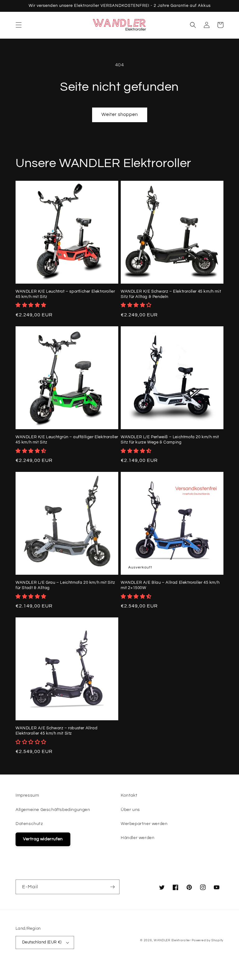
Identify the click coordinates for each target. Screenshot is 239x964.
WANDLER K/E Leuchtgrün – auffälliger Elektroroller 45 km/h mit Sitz (67, 439)
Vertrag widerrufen (43, 839)
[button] (19, 25)
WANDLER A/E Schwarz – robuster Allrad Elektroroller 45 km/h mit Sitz (56, 731)
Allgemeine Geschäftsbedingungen (53, 810)
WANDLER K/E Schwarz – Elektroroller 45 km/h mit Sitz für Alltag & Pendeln (171, 294)
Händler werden (137, 838)
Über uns (130, 810)
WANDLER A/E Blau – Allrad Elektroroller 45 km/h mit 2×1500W (170, 585)
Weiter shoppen (119, 114)
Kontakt (129, 795)
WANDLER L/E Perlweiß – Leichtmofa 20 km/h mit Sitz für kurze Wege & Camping (170, 439)
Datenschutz (29, 824)
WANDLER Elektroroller (172, 940)
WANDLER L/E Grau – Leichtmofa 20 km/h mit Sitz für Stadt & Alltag (65, 585)
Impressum (27, 795)
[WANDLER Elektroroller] (119, 25)
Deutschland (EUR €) (42, 942)
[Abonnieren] (112, 887)
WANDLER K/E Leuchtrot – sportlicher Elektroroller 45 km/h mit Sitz (65, 294)
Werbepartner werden (144, 824)
